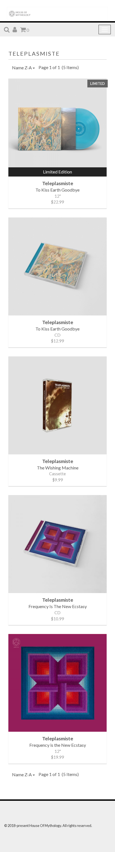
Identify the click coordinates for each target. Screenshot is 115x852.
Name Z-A (22, 67)
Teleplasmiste (34, 53)
